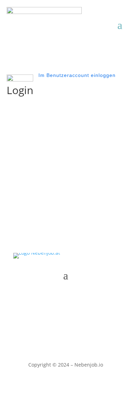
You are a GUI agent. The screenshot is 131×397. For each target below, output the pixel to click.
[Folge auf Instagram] (72, 296)
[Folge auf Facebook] (58, 296)
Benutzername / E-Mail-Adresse (45, 119)
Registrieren (96, 192)
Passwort (18, 152)
